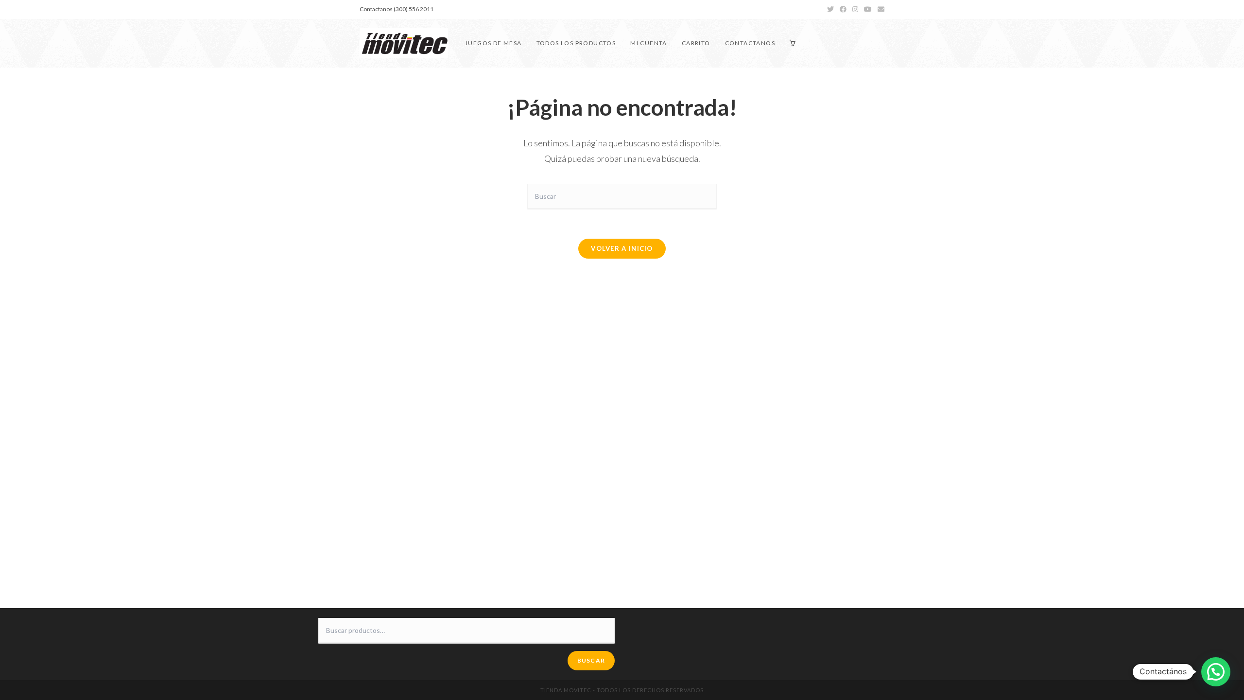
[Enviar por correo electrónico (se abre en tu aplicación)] (879, 9)
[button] (1215, 671)
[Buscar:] (622, 196)
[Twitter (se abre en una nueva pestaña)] (830, 9)
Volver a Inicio (622, 248)
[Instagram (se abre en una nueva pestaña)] (855, 9)
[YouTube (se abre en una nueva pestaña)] (868, 9)
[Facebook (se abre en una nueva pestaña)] (843, 9)
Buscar (591, 660)
